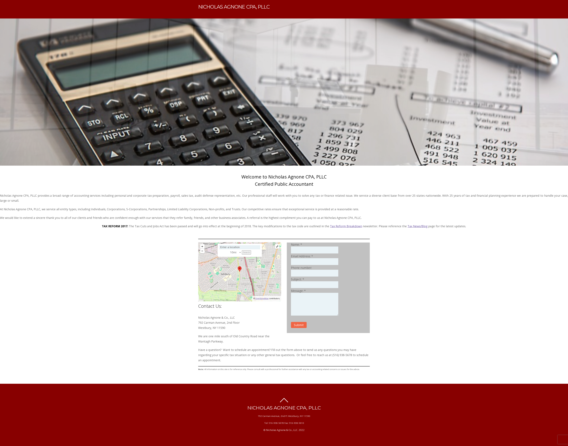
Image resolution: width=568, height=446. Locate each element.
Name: (296, 245)
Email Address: (302, 256)
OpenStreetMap (262, 298)
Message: (298, 291)
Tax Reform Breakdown (346, 226)
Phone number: (301, 268)
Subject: (297, 279)
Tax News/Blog (417, 226)
